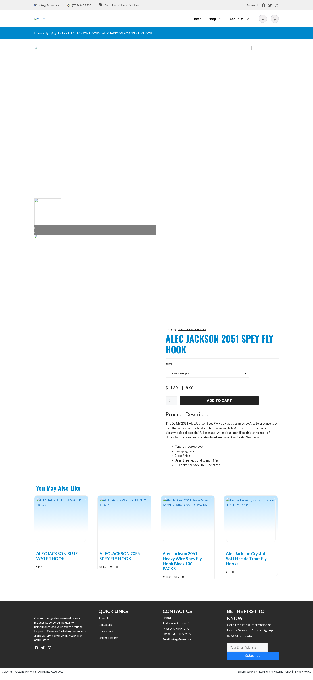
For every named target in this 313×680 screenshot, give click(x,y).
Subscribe (252, 656)
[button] (220, 18)
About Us (236, 19)
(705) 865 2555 (81, 5)
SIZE (169, 364)
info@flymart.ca (49, 5)
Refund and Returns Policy (275, 671)
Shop (212, 19)
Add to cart (219, 400)
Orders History (108, 637)
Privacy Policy (302, 671)
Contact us (105, 624)
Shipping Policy (247, 671)
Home (197, 19)
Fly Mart (30, 671)
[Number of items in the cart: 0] (275, 19)
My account (106, 631)
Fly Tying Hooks (55, 33)
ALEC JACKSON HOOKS (84, 33)
